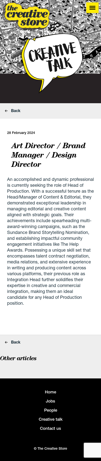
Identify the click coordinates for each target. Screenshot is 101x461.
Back (15, 110)
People (50, 410)
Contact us (50, 428)
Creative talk (51, 419)
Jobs (50, 401)
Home (50, 391)
